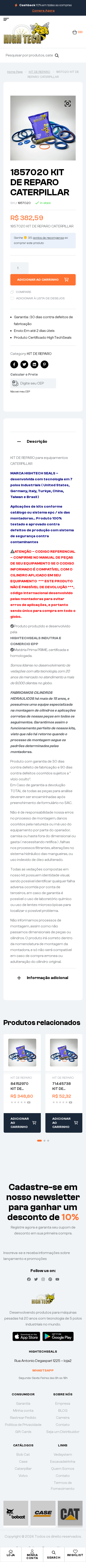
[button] (67, 103)
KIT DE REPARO (39, 72)
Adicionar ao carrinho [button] (20, 1123)
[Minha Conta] (32, 1551)
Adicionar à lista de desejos (40, 298)
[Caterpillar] (70, 1513)
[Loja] (11, 1551)
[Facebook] (29, 1279)
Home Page (15, 72)
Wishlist (75, 1555)
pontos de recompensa (48, 238)
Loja (11, 1555)
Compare (23, 292)
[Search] (56, 55)
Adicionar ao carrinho (38, 280)
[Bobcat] (15, 1513)
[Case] (43, 1513)
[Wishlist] (75, 1551)
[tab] (43, 441)
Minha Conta (32, 1556)
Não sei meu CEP (20, 391)
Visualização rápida (22, 1052)
